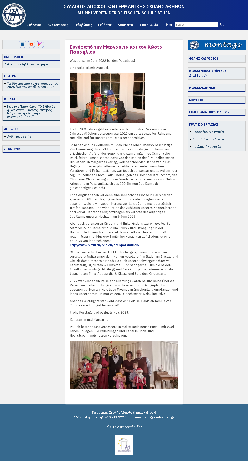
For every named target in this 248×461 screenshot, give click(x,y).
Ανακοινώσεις (58, 25)
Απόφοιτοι (126, 25)
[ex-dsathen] (14, 15)
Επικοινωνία (149, 25)
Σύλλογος (34, 25)
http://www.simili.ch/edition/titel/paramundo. (105, 245)
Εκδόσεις (105, 25)
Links (168, 25)
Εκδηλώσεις (83, 25)
